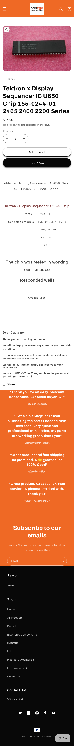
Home (11, 609)
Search (11, 585)
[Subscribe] (62, 561)
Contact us (14, 676)
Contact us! (15, 698)
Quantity (8, 131)
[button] (5, 9)
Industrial (13, 643)
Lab (9, 651)
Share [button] (11, 384)
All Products (15, 617)
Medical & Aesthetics (20, 659)
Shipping (20, 125)
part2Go (32, 736)
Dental (11, 626)
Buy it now (37, 162)
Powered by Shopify (44, 736)
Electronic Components (22, 634)
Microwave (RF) (17, 668)
